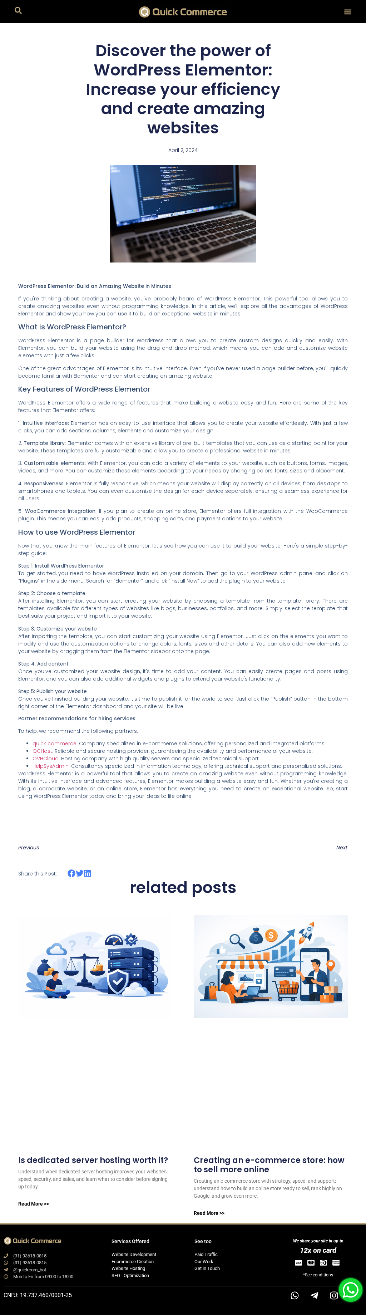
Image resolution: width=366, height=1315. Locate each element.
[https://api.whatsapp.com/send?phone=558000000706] (294, 1295)
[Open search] (18, 11)
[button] (347, 12)
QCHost (42, 751)
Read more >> (33, 1203)
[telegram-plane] (314, 1295)
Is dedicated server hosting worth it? (93, 1160)
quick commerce (54, 743)
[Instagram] (334, 1295)
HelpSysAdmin (51, 766)
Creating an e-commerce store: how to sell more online (269, 1165)
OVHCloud (46, 758)
